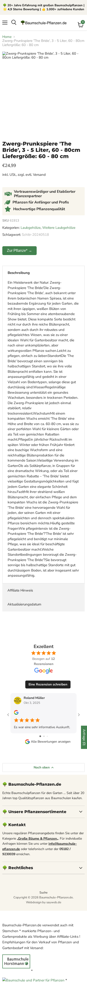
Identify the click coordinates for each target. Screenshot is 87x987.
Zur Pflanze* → (19, 251)
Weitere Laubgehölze (58, 227)
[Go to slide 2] (44, 736)
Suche (43, 893)
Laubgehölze (31, 227)
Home (7, 37)
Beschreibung (19, 272)
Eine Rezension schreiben (48, 684)
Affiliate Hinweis (20, 590)
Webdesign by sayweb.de (43, 902)
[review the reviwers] (16, 713)
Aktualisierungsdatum (24, 604)
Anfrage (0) (84, 737)
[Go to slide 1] (40, 736)
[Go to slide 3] (47, 736)
